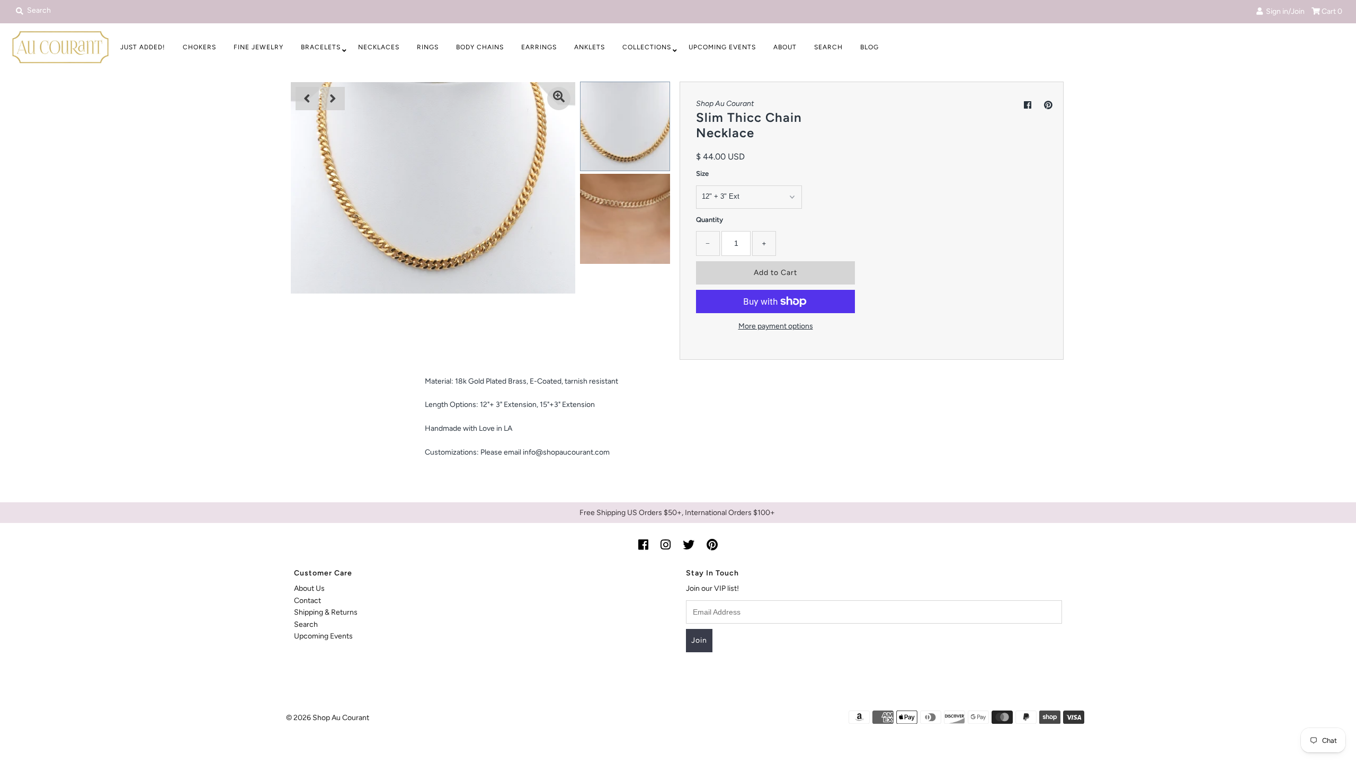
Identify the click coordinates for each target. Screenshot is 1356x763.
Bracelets (321, 47)
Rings (428, 47)
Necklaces (378, 47)
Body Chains (480, 47)
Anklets (589, 47)
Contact (307, 600)
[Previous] (307, 98)
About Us (309, 588)
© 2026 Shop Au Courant (327, 717)
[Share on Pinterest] (1048, 105)
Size (702, 174)
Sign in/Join (1284, 11)
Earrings (539, 47)
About (785, 47)
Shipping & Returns (326, 612)
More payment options (775, 326)
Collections (646, 47)
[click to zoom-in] (558, 98)
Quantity (709, 220)
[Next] (333, 98)
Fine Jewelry (258, 47)
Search (828, 47)
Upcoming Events (722, 47)
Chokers (199, 47)
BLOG (869, 47)
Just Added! (142, 47)
